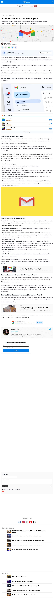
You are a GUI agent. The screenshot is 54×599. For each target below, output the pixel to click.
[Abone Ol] (15, 47)
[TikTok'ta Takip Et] (34, 522)
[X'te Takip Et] (27, 522)
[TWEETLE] (6, 48)
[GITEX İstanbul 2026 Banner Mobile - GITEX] (27, 5)
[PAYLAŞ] (2, 48)
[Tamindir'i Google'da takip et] (27, 322)
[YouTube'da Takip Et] (30, 522)
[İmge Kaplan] (6, 329)
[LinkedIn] (50, 329)
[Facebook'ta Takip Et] (19, 522)
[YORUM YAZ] (12, 48)
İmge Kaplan (7, 43)
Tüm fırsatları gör (27, 132)
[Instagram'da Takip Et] (23, 522)
